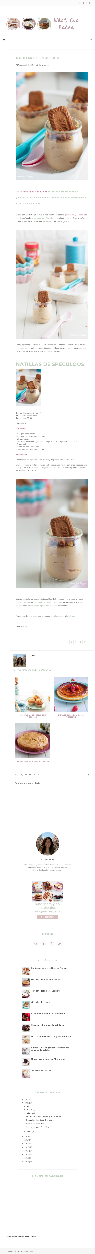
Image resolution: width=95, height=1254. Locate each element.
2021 (26, 1103)
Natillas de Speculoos (35, 1124)
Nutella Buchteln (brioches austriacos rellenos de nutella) (50, 1048)
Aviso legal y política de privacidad (21, 1236)
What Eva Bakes (27, 1251)
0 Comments (45, 65)
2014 (26, 1154)
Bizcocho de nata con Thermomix (33, 761)
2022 (26, 1099)
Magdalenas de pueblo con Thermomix (33, 716)
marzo (29, 1110)
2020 (26, 1136)
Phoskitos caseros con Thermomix (48, 1059)
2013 (26, 1158)
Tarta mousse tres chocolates (46, 991)
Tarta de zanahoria (41, 1070)
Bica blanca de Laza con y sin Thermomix (51, 1036)
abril (28, 1106)
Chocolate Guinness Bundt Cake (47, 1025)
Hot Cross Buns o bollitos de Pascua (49, 968)
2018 (26, 1143)
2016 (26, 1151)
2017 (26, 1147)
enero (29, 1132)
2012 (26, 1162)
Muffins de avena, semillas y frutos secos (43, 1116)
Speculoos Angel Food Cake (38, 1127)
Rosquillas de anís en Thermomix (40, 1120)
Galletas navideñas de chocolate (48, 1013)
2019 (26, 1140)
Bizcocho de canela (40, 1002)
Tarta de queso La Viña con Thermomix (71, 716)
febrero (30, 1113)
